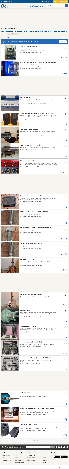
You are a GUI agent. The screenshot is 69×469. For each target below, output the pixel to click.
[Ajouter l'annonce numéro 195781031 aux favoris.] (65, 410)
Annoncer (16, 455)
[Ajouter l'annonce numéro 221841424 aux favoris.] (65, 162)
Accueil (2, 28)
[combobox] (55, 5)
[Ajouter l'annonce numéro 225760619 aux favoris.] (65, 146)
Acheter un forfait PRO (31, 455)
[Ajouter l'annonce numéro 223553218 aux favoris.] (65, 213)
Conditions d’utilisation (19, 462)
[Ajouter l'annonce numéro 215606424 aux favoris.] (65, 295)
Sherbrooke (45, 460)
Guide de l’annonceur (31, 457)
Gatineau (44, 462)
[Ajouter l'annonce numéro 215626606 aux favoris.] (65, 260)
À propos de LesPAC (6, 455)
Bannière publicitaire (31, 460)
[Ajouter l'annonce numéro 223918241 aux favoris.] (65, 197)
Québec (44, 455)
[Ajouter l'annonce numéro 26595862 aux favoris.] (65, 47)
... (40, 440)
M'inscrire (52, 447)
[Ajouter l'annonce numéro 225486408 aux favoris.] (65, 311)
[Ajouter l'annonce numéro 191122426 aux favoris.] (65, 426)
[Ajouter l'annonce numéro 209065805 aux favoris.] (65, 114)
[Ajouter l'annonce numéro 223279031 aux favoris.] (65, 244)
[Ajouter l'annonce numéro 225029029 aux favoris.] (65, 394)
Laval (44, 458)
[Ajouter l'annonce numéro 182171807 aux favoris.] (65, 98)
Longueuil (44, 457)
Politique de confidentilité (7, 460)
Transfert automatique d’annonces (33, 458)
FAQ (3, 457)
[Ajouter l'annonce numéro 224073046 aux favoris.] (65, 130)
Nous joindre (4, 458)
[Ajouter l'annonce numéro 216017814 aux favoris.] (65, 359)
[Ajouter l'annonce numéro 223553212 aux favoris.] (65, 229)
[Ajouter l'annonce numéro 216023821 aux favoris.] (65, 327)
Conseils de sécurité (19, 460)
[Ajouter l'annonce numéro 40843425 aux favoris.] (65, 63)
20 (43, 440)
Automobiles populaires (19, 458)
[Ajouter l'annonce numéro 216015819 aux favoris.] (65, 343)
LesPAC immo (17, 457)
